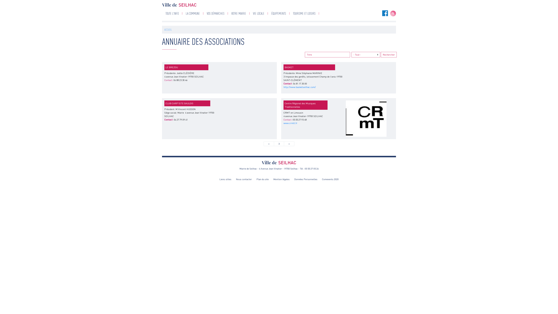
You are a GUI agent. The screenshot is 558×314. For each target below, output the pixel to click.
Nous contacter (244, 179)
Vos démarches (215, 13)
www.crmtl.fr (290, 123)
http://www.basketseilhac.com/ (300, 87)
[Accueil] (179, 4)
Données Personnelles (305, 179)
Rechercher (389, 54)
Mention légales (281, 179)
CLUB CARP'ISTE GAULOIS (179, 103)
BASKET (289, 67)
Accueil (168, 29)
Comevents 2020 (330, 179)
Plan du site (262, 179)
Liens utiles (225, 179)
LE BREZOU (172, 67)
